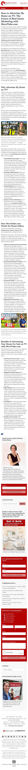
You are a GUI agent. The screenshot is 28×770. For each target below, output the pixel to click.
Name (3, 564)
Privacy (23, 724)
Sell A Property (10, 716)
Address (4, 486)
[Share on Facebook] (2, 434)
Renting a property (9, 620)
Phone (4, 631)
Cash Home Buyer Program (17, 722)
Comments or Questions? (9, 642)
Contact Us (17, 724)
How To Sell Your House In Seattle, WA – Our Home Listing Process (14, 719)
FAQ (6, 726)
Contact (3, 8)
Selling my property (10, 616)
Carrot (14, 766)
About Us (6, 722)
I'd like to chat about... (8, 614)
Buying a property (9, 618)
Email (4, 569)
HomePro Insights (8, 724)
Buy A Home (19, 716)
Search (22, 503)
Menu (25, 8)
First (3, 629)
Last (15, 629)
